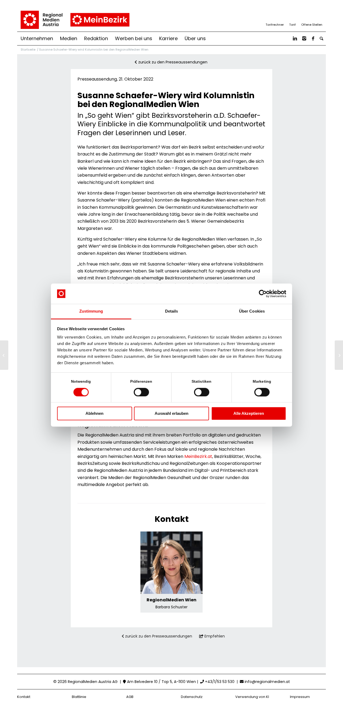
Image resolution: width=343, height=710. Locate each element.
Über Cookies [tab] (252, 311)
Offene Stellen (311, 24)
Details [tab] (171, 311)
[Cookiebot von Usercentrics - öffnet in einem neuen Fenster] (262, 294)
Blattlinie (79, 696)
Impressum (300, 696)
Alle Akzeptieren (248, 413)
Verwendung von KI (252, 696)
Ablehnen (94, 413)
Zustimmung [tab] (91, 311)
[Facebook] (313, 38)
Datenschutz (192, 696)
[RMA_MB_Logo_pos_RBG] (74, 20)
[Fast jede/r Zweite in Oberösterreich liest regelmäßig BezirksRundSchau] (4, 355)
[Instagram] (304, 38)
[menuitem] (37, 38)
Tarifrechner (275, 24)
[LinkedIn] (294, 38)
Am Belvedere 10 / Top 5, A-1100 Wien (161, 681)
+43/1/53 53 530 (219, 681)
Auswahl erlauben (171, 413)
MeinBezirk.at (198, 456)
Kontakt (23, 696)
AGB (129, 696)
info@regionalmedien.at (267, 681)
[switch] (141, 392)
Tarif (292, 24)
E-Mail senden (171, 584)
